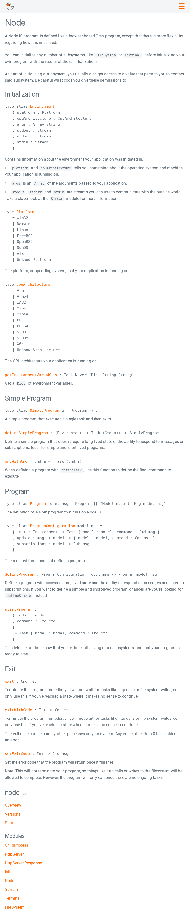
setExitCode (17, 754)
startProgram (18, 609)
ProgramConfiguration (52, 526)
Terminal (13, 898)
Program (38, 503)
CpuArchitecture (33, 284)
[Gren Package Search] (9, 6)
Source (11, 823)
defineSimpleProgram (26, 433)
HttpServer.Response (23, 863)
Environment (42, 106)
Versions (12, 814)
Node (9, 880)
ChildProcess (16, 845)
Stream (11, 889)
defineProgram (19, 574)
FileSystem (15, 907)
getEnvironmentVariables (31, 375)
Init (8, 871)
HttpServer (14, 854)
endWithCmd (16, 461)
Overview (13, 805)
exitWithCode (18, 710)
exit (9, 681)
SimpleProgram (44, 410)
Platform (25, 212)
